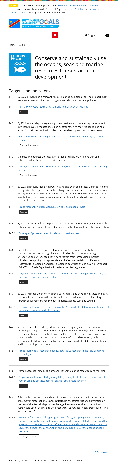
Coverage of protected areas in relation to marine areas (49, 233)
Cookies (78, 460)
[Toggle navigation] (105, 22)
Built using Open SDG (20, 460)
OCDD (50, 9)
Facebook (66, 460)
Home (12, 44)
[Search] (55, 35)
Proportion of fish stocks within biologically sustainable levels (52, 206)
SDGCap (79, 9)
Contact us (41, 460)
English (92, 35)
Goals (22, 44)
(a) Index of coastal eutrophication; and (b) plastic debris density (53, 106)
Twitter (54, 460)
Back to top (103, 452)
